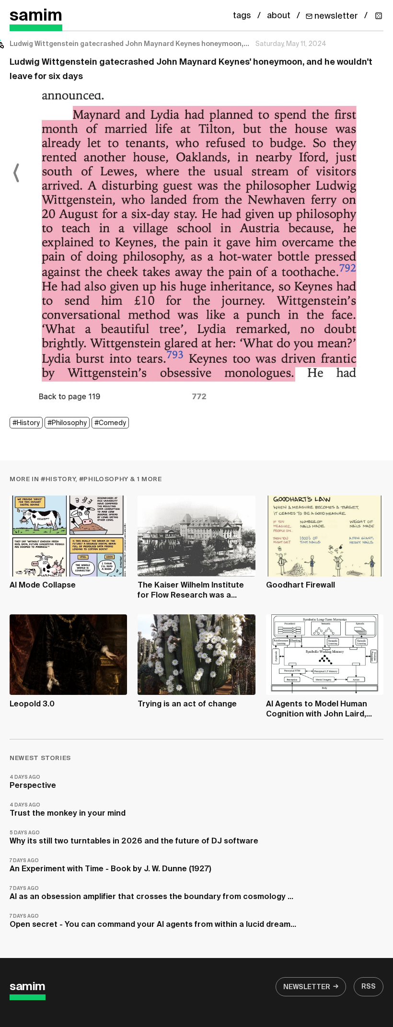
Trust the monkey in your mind (68, 810)
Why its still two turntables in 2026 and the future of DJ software (134, 838)
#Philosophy (67, 423)
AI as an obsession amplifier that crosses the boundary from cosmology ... (151, 893)
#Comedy (110, 423)
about (278, 16)
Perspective (33, 782)
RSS (368, 986)
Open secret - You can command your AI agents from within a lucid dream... (153, 921)
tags (242, 16)
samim (36, 16)
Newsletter (306, 987)
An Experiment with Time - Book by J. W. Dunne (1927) (110, 865)
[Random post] (378, 16)
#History (26, 423)
